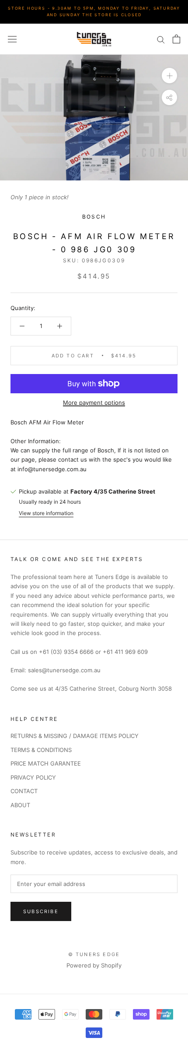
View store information (46, 513)
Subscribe (41, 911)
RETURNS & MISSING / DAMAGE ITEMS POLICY (74, 735)
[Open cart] (176, 39)
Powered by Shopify (94, 965)
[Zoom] (169, 75)
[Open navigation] (12, 39)
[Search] (161, 39)
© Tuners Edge (94, 954)
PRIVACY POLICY (33, 777)
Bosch (94, 216)
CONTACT (24, 790)
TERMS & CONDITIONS (41, 749)
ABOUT (20, 804)
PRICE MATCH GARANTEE (45, 763)
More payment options (94, 402)
